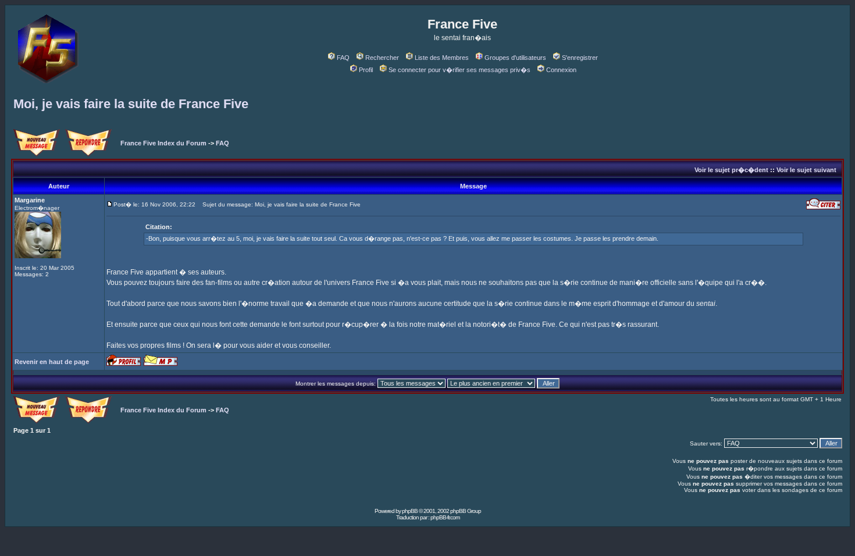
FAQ (343, 57)
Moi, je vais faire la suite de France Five (130, 104)
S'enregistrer (580, 57)
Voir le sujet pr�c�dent (731, 169)
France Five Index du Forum (163, 143)
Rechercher (382, 57)
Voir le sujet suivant (806, 169)
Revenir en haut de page (52, 361)
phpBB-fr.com (444, 517)
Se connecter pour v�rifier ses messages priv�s (459, 69)
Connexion (561, 69)
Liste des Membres (442, 57)
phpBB (410, 511)
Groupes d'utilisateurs (515, 57)
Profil (366, 69)
